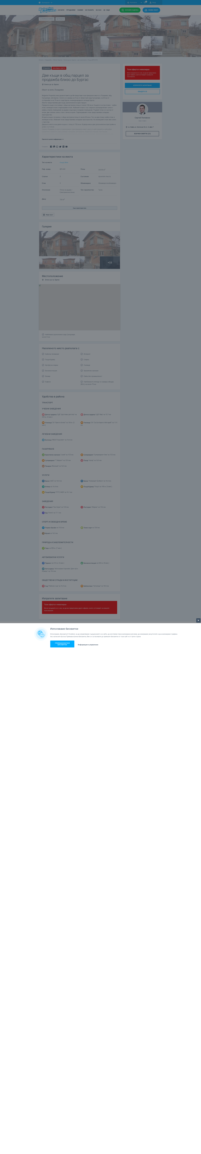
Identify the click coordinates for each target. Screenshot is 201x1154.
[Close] (198, 620)
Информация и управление (88, 645)
